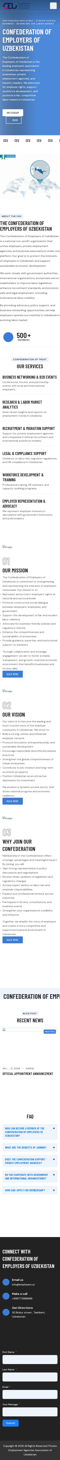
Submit (10, 1423)
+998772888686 (22, 1298)
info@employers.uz (23, 1284)
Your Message (10, 1404)
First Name (8, 1352)
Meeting (50, 1031)
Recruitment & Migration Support (28, 428)
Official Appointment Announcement (27, 1074)
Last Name (8, 1369)
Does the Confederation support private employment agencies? (25, 1161)
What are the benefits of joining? (25, 1147)
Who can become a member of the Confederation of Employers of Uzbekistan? (24, 1131)
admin (30, 1068)
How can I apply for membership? (25, 1190)
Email (5, 1386)
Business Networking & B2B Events (29, 377)
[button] (30, 1132)
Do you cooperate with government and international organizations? (26, 1176)
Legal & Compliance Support (24, 453)
